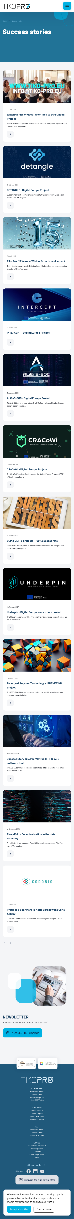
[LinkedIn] (35, 1171)
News (37, 1157)
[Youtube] (42, 1171)
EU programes (37, 1148)
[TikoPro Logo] (16, 6)
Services (37, 1151)
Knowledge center (37, 1154)
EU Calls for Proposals (37, 1146)
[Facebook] (29, 1171)
